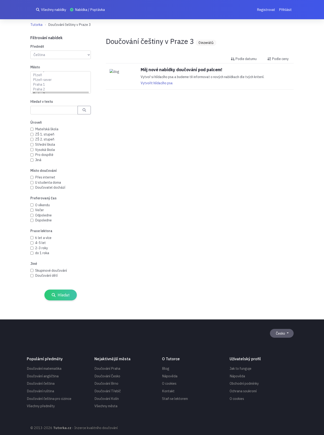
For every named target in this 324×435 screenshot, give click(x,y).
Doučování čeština (41, 383)
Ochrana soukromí (243, 391)
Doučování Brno (106, 383)
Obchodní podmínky (244, 383)
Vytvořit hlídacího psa (157, 83)
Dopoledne (43, 220)
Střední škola (45, 144)
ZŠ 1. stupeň (44, 134)
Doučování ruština (40, 391)
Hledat (63, 295)
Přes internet (45, 177)
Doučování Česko (107, 376)
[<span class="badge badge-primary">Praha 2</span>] (60, 89)
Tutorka (36, 24)
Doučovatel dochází (50, 187)
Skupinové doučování (51, 270)
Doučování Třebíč (107, 391)
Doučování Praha (107, 368)
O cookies (169, 383)
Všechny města (105, 406)
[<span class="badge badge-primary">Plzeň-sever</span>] (60, 79)
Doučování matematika (44, 368)
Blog (165, 368)
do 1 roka (42, 253)
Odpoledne (43, 215)
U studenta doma (48, 182)
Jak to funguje (240, 368)
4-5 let (40, 242)
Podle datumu (246, 58)
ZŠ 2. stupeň (44, 139)
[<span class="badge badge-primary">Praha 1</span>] (60, 84)
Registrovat (266, 9)
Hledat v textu (41, 101)
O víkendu (42, 205)
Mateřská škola (46, 129)
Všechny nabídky (53, 9)
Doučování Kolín (106, 398)
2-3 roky (41, 248)
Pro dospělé (44, 154)
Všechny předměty (41, 406)
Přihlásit (285, 9)
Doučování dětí (46, 275)
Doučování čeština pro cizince (49, 398)
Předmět (37, 46)
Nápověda (169, 376)
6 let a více (43, 237)
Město (35, 67)
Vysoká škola (45, 149)
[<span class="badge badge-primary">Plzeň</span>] (60, 75)
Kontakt (168, 391)
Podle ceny (280, 58)
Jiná (38, 160)
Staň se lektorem (175, 398)
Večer (39, 210)
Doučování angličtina (43, 376)
